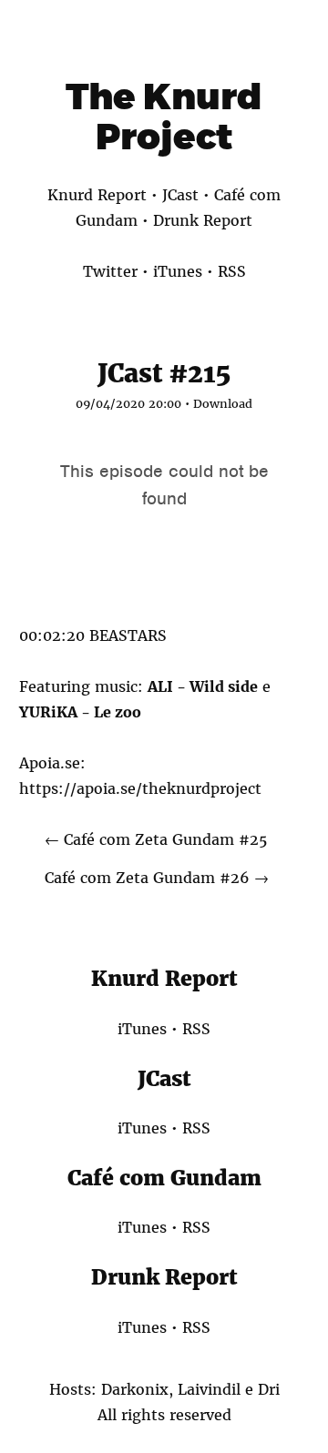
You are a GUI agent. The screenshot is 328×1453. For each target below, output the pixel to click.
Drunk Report (202, 220)
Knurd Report (97, 195)
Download (222, 404)
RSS (232, 271)
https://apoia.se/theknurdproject (140, 788)
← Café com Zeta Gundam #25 (156, 839)
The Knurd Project (164, 116)
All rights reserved (164, 1415)
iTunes (177, 271)
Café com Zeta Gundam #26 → (157, 878)
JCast (180, 195)
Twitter (110, 271)
